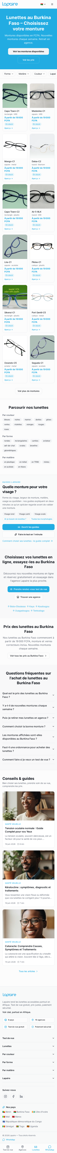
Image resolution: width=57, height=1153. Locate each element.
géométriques (10, 450)
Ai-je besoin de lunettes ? (15, 519)
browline (33, 445)
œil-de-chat (9, 445)
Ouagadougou (22, 610)
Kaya (31, 606)
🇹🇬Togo (20, 1126)
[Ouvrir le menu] (52, 4)
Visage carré (24, 514)
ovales (22, 445)
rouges (41, 424)
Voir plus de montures (29, 391)
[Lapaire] (28, 995)
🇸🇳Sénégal (8, 1126)
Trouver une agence (30, 597)
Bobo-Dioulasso (18, 606)
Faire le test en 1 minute (30, 534)
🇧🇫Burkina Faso (21, 1111)
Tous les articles (27, 971)
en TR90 (35, 462)
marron (28, 419)
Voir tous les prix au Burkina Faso (26, 655)
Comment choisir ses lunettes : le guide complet (26, 541)
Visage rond (9, 514)
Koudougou (43, 606)
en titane (22, 467)
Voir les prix (28, 60)
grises (48, 419)
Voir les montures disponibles (28, 51)
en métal (23, 462)
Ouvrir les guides (30, 527)
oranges (30, 424)
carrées (35, 441)
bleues (7, 419)
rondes (7, 441)
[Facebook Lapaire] (13, 1096)
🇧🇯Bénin (6, 1111)
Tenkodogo (38, 610)
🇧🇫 (41, 4)
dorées (38, 419)
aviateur (46, 441)
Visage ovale (40, 514)
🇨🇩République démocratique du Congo (22, 1121)
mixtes (46, 462)
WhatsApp (10, 1139)
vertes (7, 424)
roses (6, 429)
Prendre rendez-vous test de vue (30, 589)
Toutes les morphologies (41, 519)
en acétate (8, 467)
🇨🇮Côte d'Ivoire (40, 1111)
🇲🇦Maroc (16, 1116)
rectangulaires (21, 441)
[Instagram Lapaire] (5, 1096)
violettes (18, 424)
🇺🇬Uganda (32, 1126)
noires (17, 419)
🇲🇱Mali (6, 1116)
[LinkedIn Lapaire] (21, 1096)
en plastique (9, 462)
